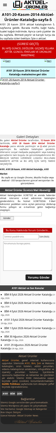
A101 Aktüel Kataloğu (32, 169)
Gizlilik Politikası (11, 383)
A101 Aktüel (19, 288)
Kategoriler (41, 408)
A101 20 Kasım (13, 169)
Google (12, 402)
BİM (12, 393)
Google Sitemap (24, 408)
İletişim (17, 412)
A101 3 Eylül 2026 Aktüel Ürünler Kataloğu (29, 319)
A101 (2, 169)
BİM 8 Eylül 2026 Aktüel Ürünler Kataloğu (28, 294)
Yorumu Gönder (39, 277)
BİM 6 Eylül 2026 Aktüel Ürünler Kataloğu (28, 303)
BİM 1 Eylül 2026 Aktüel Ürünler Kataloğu (28, 328)
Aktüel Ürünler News (27, 415)
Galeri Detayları (27, 137)
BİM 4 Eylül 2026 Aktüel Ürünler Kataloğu (28, 311)
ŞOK (19, 393)
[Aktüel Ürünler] (30, 5)
